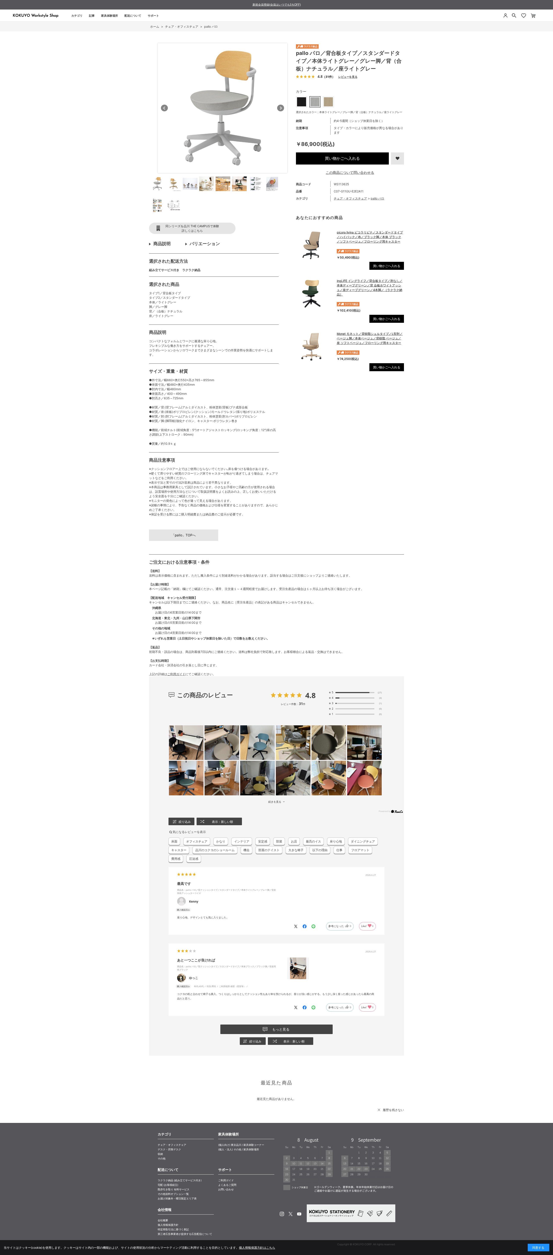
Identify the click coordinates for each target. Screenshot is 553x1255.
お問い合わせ (226, 1189)
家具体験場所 (109, 15)
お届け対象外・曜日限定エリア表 (177, 1198)
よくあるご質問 (227, 1184)
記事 (92, 15)
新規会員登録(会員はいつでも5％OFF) (277, 4)
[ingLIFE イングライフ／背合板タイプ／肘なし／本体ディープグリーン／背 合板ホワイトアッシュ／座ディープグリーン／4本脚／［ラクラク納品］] (314, 293)
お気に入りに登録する (397, 158)
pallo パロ (377, 198)
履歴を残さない (393, 1110)
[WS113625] (157, 184)
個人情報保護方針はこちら (257, 1247)
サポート (153, 15)
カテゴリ (77, 15)
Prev (164, 108)
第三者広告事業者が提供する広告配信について (185, 1234)
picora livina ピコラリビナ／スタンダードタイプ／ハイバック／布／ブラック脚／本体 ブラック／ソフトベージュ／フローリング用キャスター (370, 236)
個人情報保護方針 (168, 1224)
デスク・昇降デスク (169, 1149)
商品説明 (162, 243)
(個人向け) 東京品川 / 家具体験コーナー (241, 1144)
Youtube (299, 1214)
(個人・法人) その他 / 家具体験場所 (238, 1149)
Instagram (282, 1214)
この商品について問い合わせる (350, 172)
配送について (132, 15)
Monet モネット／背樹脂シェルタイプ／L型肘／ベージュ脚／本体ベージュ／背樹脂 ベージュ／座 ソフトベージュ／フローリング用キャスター (370, 338)
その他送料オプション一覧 (173, 1194)
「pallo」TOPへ (184, 535)
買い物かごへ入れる (342, 158)
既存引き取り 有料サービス (173, 1189)
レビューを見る (347, 76)
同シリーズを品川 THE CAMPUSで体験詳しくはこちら (192, 228)
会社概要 (163, 1220)
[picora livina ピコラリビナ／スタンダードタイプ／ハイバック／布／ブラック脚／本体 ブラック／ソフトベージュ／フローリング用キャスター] (314, 245)
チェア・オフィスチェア (350, 198)
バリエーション (205, 243)
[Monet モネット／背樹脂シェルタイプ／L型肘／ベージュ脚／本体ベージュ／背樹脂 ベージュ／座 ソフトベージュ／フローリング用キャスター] (314, 346)
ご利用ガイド (176, 674)
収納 (160, 1154)
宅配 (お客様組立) (168, 1184)
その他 (161, 1158)
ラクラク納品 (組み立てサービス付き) (180, 1180)
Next (280, 108)
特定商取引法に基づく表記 (173, 1229)
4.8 (310, 695)
